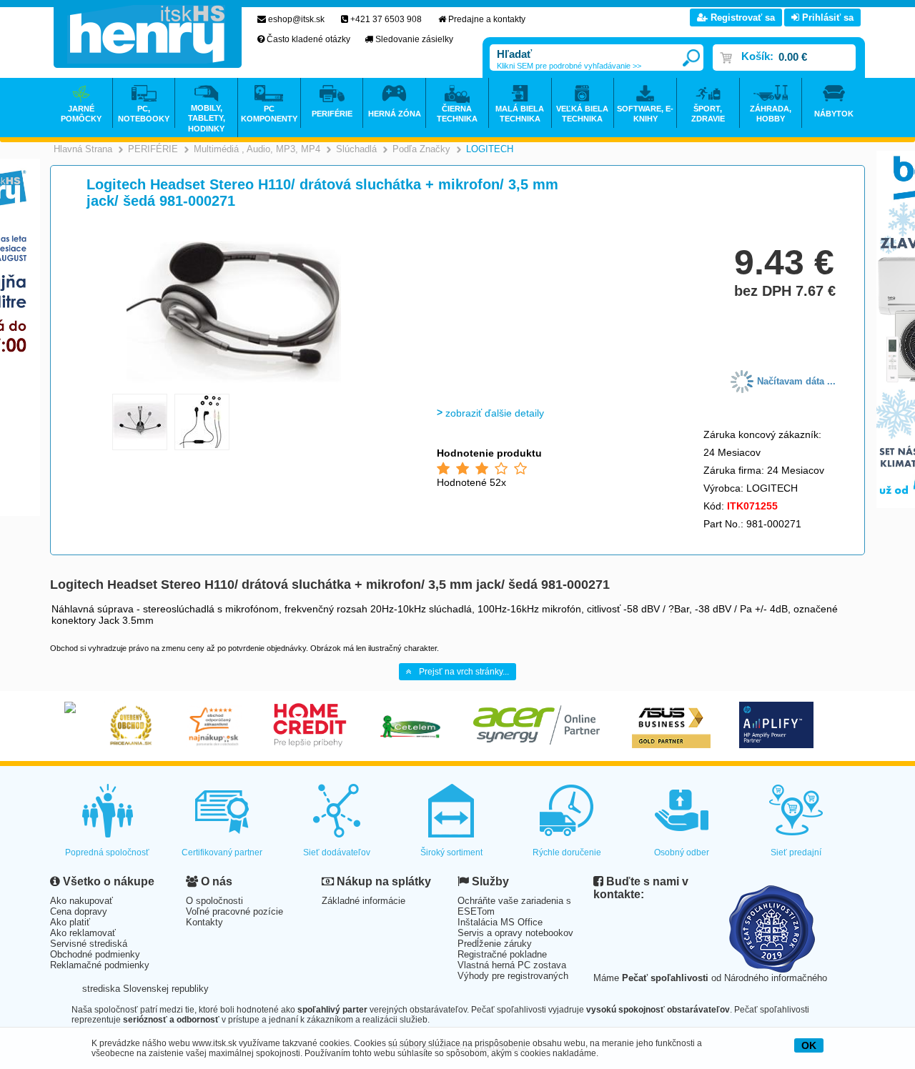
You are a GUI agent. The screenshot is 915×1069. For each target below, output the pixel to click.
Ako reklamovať (83, 933)
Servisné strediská (88, 943)
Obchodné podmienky (95, 954)
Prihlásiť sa (826, 17)
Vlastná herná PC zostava (512, 965)
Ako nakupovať (81, 900)
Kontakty (204, 922)
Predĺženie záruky (495, 943)
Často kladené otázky (308, 39)
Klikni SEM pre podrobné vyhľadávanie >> (569, 65)
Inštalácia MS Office (500, 922)
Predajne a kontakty (486, 19)
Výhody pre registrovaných (513, 975)
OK (808, 1045)
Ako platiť (70, 922)
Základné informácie (363, 900)
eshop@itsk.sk (296, 19)
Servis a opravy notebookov (515, 933)
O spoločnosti (214, 900)
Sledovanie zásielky (414, 39)
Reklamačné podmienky (99, 965)
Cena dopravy (78, 911)
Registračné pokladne (502, 954)
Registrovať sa (741, 17)
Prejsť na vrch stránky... (464, 672)
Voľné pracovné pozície (234, 911)
